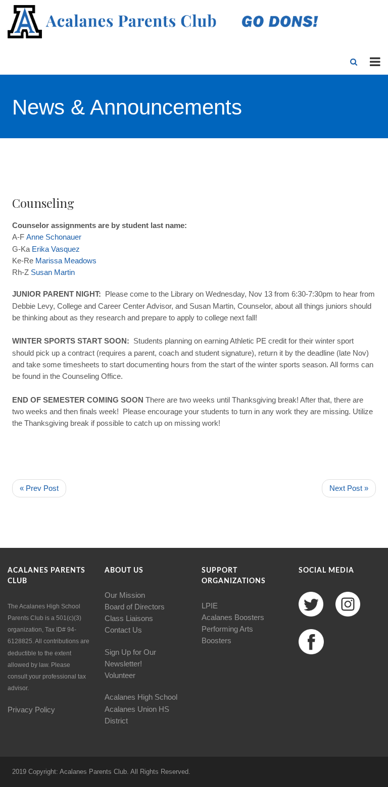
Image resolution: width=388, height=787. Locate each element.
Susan (41, 272)
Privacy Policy (31, 709)
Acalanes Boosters (233, 617)
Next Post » (348, 488)
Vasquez (65, 249)
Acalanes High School (141, 697)
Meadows (80, 260)
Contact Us (123, 630)
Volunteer (120, 675)
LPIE (210, 605)
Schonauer (63, 237)
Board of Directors (135, 606)
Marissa (48, 260)
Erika (40, 249)
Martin (64, 272)
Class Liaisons (129, 618)
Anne (34, 237)
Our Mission (125, 595)
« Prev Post (39, 488)
